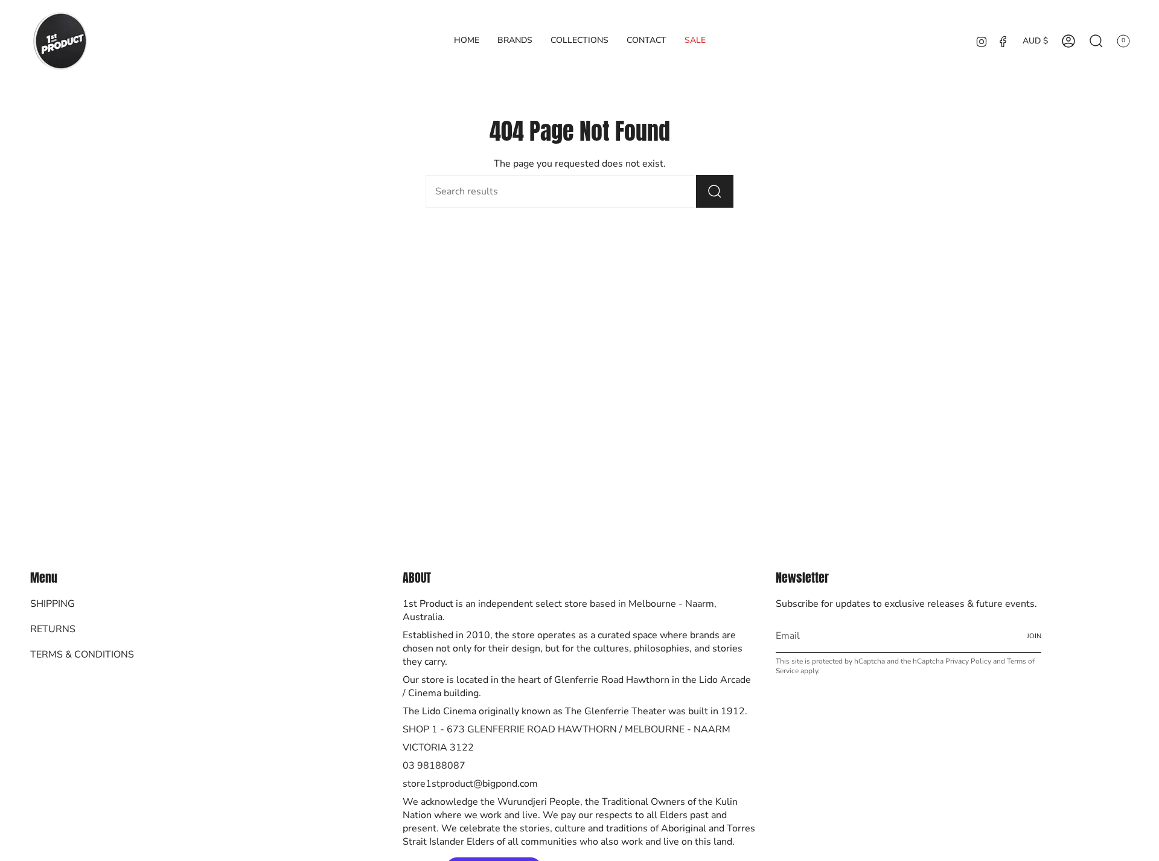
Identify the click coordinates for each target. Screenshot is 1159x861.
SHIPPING (52, 603)
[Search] (714, 191)
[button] (514, 40)
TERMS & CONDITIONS (82, 654)
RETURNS (52, 629)
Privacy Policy (968, 661)
